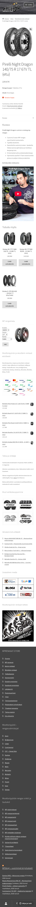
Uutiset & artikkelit (11, 842)
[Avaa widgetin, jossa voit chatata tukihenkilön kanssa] (25, 903)
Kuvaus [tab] (4, 118)
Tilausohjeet (9, 846)
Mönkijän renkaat (11, 670)
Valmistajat (9, 858)
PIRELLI (20, 108)
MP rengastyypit (10, 821)
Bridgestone (9, 740)
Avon (6, 736)
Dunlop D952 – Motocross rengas (13, 876)
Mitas (7, 778)
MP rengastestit (10, 817)
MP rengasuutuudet (11, 829)
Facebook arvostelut (12, 685)
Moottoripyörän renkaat (22, 19)
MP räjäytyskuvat (11, 810)
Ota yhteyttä (9, 716)
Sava (6, 786)
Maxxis (7, 763)
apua (15, 478)
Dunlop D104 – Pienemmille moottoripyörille (18, 544)
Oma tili (6, 903)
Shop (12, 19)
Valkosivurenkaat (11, 854)
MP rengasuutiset (11, 825)
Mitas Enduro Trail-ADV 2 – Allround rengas (17, 550)
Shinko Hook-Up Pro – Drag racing (15, 547)
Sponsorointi (9, 678)
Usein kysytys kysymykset (13, 850)
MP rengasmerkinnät (12, 813)
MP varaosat (9, 662)
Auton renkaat (10, 666)
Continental (9, 747)
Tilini (6, 697)
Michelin (8, 774)
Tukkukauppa (9, 674)
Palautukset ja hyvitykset (13, 705)
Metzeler (8, 770)
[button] (30, 29)
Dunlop (7, 755)
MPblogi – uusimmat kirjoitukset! (17, 868)
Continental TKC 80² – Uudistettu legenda (16, 891)
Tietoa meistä (10, 712)
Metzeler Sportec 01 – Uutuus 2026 (15, 559)
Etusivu (7, 19)
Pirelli (7, 782)
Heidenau (8, 759)
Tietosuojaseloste (11, 701)
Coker (7, 744)
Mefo (6, 767)
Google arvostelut (11, 682)
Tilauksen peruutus (11, 708)
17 (16, 108)
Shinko (7, 790)
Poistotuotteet (10, 693)
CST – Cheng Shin (11, 751)
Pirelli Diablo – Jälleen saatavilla (13, 886)
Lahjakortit (9, 689)
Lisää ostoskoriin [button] (10, 262)
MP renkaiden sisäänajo (13, 833)
